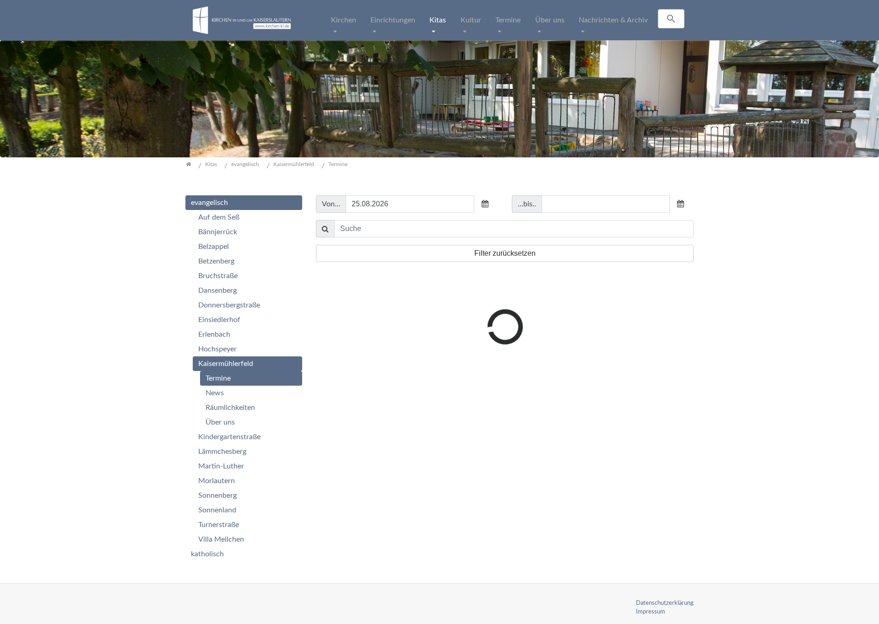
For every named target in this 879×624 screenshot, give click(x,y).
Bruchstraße (218, 276)
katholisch (207, 554)
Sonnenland (217, 510)
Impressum (650, 611)
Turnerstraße (218, 524)
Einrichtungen (392, 20)
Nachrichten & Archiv (613, 20)
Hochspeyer (217, 349)
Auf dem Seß (218, 217)
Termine (508, 20)
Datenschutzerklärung (665, 603)
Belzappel (213, 246)
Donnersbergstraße (229, 305)
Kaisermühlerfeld (225, 363)
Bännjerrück (217, 232)
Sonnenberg (217, 495)
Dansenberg (217, 290)
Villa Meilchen (221, 539)
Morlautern (216, 480)
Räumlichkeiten (230, 407)
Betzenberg (216, 261)
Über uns (549, 20)
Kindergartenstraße (229, 437)
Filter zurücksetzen (505, 253)
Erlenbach (214, 334)
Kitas (437, 20)
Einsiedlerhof (219, 319)
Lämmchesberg (222, 451)
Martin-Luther (221, 466)
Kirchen (343, 20)
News (215, 393)
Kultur (471, 20)
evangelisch (209, 202)
